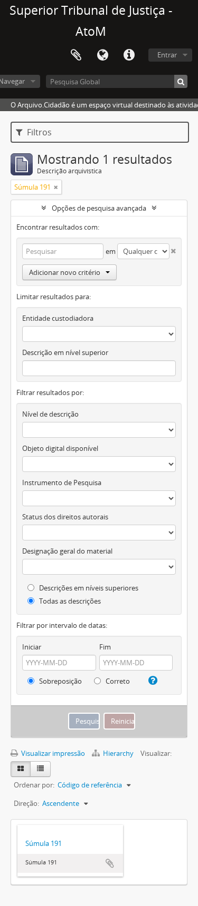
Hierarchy (118, 753)
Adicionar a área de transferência (110, 863)
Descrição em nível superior (65, 352)
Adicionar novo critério (64, 272)
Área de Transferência (76, 55)
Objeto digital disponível (60, 448)
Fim (105, 647)
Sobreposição (59, 681)
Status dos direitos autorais (65, 516)
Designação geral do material (67, 551)
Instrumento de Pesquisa (61, 482)
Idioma (102, 55)
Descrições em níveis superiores (87, 588)
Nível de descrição (50, 414)
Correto (117, 681)
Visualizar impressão (52, 753)
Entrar (167, 55)
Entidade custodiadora (57, 318)
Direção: (26, 803)
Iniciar (31, 647)
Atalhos (129, 55)
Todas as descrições (69, 601)
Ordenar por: (34, 785)
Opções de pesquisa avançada (99, 208)
